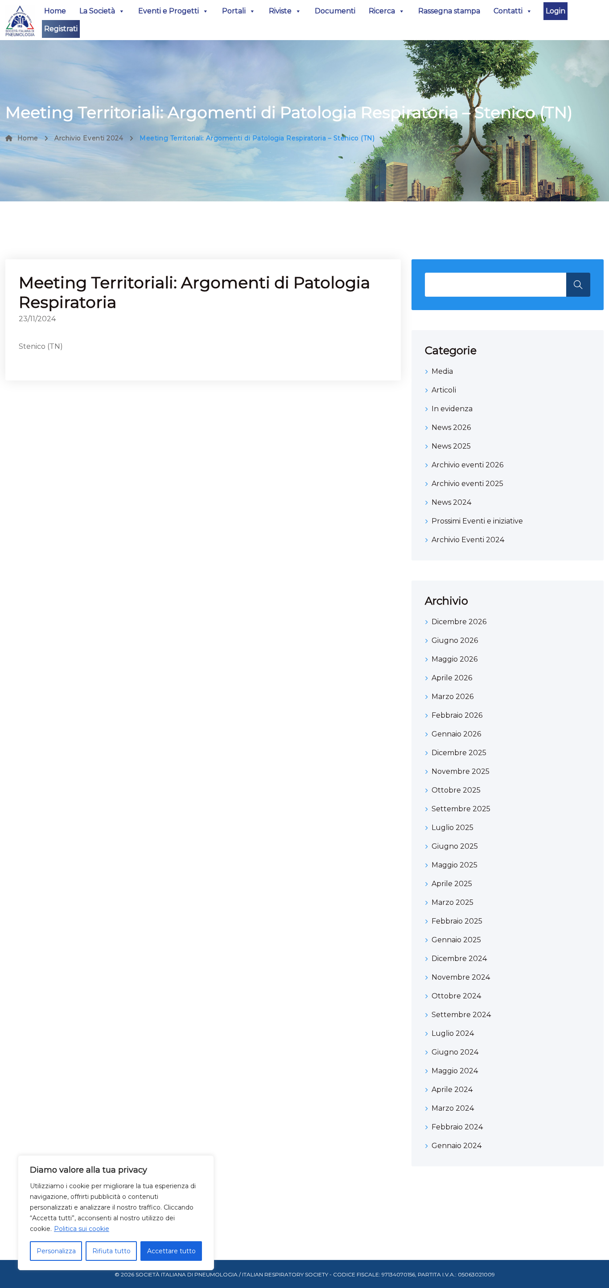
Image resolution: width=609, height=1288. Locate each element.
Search (578, 285)
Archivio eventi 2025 (467, 483)
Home (55, 11)
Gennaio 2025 (456, 940)
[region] (116, 1212)
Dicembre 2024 (459, 958)
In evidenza (452, 409)
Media (442, 371)
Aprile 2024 (452, 1089)
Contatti (508, 11)
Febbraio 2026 (457, 715)
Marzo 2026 (452, 696)
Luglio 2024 (453, 1033)
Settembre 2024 (461, 1014)
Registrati (61, 29)
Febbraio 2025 (457, 921)
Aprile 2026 (452, 678)
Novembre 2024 (461, 977)
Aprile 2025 (452, 883)
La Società (97, 11)
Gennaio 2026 (456, 734)
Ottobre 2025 (456, 790)
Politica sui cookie (81, 1229)
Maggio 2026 (454, 659)
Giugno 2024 (455, 1052)
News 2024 (451, 502)
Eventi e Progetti (168, 11)
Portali (234, 11)
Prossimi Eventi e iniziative (477, 521)
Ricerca (382, 11)
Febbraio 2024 (457, 1127)
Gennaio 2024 (456, 1145)
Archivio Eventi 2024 (88, 138)
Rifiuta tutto (111, 1251)
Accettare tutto (171, 1251)
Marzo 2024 (453, 1108)
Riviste (280, 11)
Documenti (335, 11)
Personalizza (56, 1251)
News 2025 (451, 446)
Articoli (444, 390)
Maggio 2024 (455, 1071)
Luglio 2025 (452, 827)
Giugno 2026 (455, 640)
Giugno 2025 (455, 846)
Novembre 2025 (461, 771)
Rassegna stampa (449, 11)
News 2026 (451, 427)
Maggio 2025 (454, 865)
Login (555, 11)
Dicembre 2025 (459, 752)
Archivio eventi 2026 (467, 465)
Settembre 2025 (461, 809)
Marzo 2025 (452, 902)
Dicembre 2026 (459, 621)
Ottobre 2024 (456, 996)
